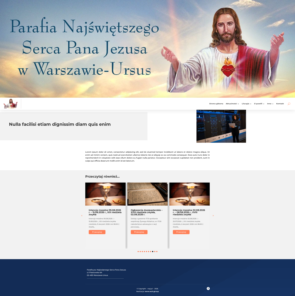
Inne (269, 104)
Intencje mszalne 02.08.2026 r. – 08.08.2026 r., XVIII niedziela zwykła (189, 212)
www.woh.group (152, 291)
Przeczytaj (97, 232)
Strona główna (216, 104)
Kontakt (280, 104)
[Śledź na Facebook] (208, 288)
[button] (213, 215)
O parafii (258, 104)
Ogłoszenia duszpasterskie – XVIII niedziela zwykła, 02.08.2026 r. (147, 212)
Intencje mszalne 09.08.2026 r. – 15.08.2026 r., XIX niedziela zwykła (105, 212)
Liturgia (245, 104)
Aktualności (231, 104)
